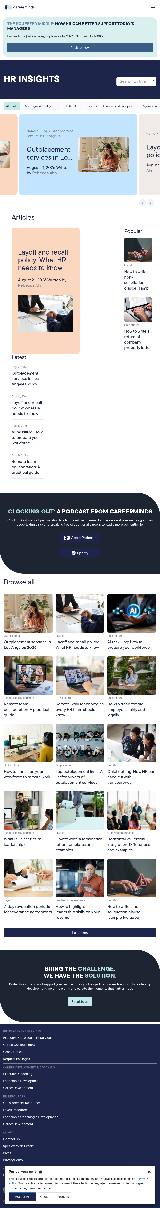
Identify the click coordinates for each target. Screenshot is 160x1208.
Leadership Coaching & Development (30, 1117)
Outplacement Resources (22, 1103)
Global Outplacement (19, 1045)
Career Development (18, 1088)
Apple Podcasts (83, 537)
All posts (12, 106)
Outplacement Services (22, 1031)
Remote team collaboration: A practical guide (26, 467)
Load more (80, 932)
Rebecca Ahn (44, 173)
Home (31, 131)
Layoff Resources (15, 1110)
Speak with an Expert (18, 1146)
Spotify (82, 553)
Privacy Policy (13, 1160)
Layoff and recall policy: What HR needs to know (43, 260)
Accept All (22, 1197)
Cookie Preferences (54, 1197)
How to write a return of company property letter (137, 339)
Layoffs (92, 106)
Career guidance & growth (41, 106)
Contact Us (11, 1139)
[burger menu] (152, 6)
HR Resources (14, 1096)
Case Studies (12, 1052)
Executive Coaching (18, 1074)
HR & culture (73, 106)
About (8, 1132)
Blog (43, 131)
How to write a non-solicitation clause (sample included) (138, 282)
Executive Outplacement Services (27, 1038)
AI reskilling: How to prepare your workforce (27, 437)
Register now (80, 47)
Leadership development (119, 106)
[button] (149, 1172)
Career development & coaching (29, 1067)
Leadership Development (21, 1081)
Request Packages (16, 1059)
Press (7, 1153)
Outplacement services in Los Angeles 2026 (49, 153)
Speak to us (80, 1001)
